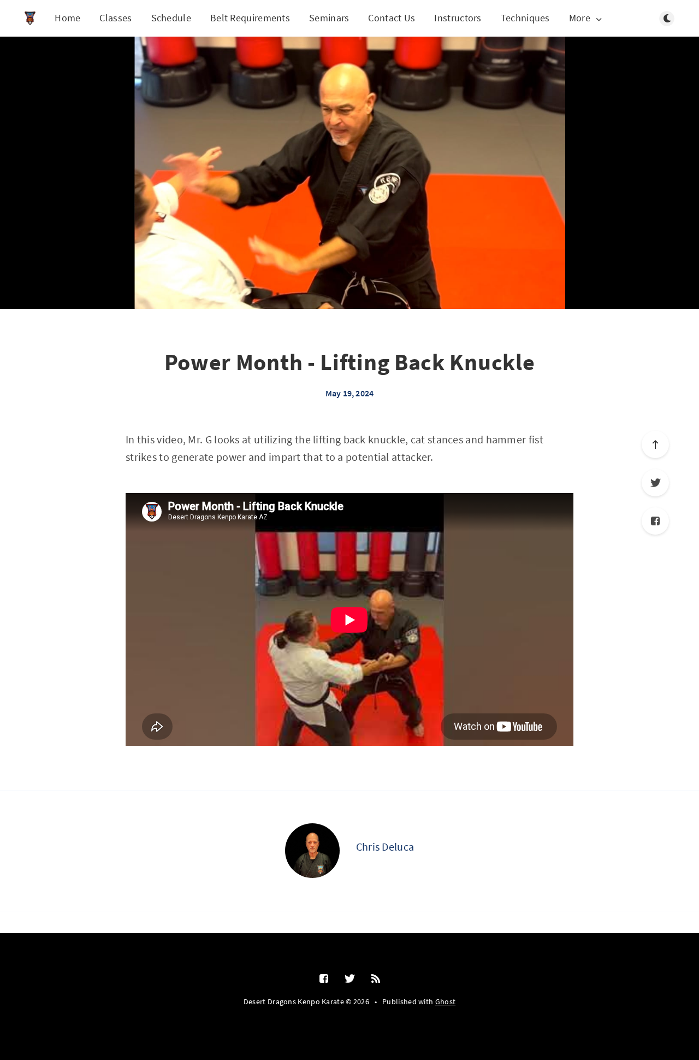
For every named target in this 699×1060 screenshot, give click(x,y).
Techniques (525, 17)
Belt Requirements (250, 17)
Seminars (329, 17)
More (579, 18)
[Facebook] (655, 521)
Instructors (457, 17)
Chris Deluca (385, 846)
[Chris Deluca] (312, 850)
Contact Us (391, 17)
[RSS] (375, 979)
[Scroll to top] (655, 444)
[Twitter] (655, 482)
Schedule (171, 17)
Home (67, 17)
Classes (115, 17)
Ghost (445, 1001)
